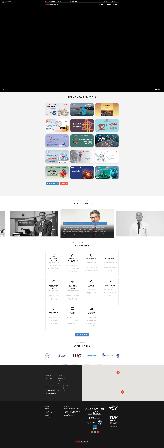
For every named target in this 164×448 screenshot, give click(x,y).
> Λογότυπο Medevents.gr (69, 415)
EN (114, 1)
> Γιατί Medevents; (49, 409)
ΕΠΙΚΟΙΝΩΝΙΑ (116, 4)
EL (112, 1)
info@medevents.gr (51, 1)
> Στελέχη (47, 414)
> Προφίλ (47, 408)
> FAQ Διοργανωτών (49, 417)
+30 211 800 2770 (75, 1)
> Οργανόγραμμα (48, 415)
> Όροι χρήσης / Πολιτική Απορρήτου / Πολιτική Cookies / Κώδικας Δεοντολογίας (72, 413)
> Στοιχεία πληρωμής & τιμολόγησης (71, 408)
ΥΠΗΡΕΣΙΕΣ (101, 4)
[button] (118, 373)
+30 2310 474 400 (63, 390)
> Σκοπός (47, 411)
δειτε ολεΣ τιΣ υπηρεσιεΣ (82, 334)
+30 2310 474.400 (63, 1)
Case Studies (108, 4)
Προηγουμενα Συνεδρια (52, 183)
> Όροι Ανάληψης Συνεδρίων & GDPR (72, 409)
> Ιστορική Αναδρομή (49, 412)
